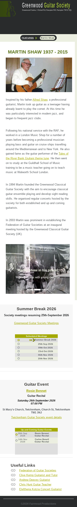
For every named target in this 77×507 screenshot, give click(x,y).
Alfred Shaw (40, 99)
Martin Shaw (47, 38)
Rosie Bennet (36, 391)
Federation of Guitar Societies (37, 470)
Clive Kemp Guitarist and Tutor (38, 475)
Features (28, 38)
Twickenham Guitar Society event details (36, 417)
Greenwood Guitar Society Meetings (36, 323)
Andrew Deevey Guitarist (34, 479)
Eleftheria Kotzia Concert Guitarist (40, 489)
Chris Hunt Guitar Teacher (35, 484)
